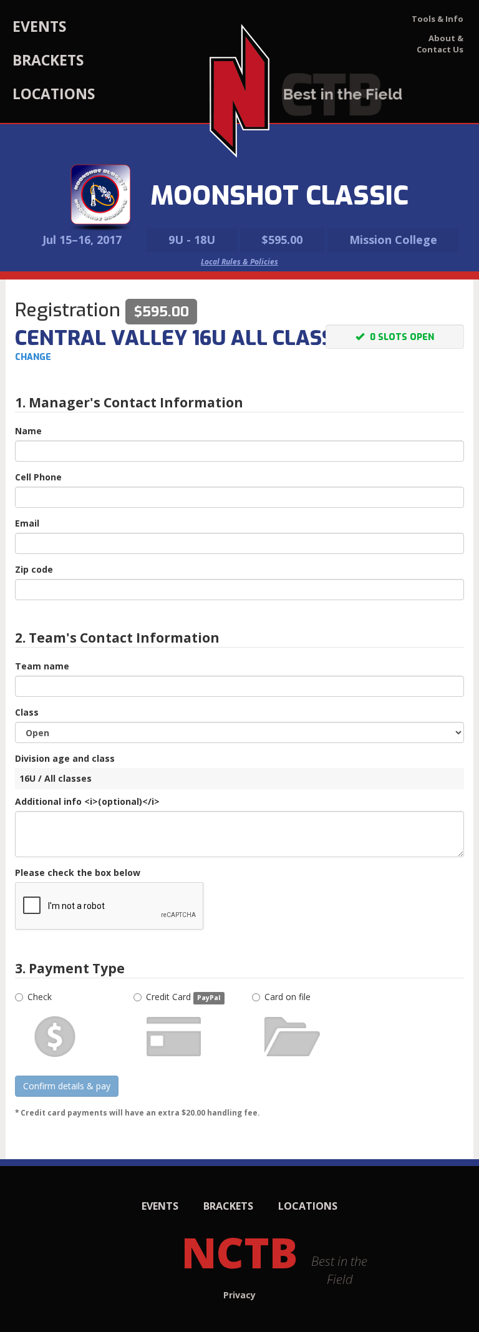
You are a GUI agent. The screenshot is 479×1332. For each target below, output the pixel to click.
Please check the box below (77, 872)
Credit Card (183, 997)
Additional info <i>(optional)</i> (87, 801)
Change (33, 357)
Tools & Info (437, 18)
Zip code (34, 569)
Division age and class (65, 758)
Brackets (48, 60)
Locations (53, 94)
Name (28, 431)
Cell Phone (38, 477)
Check (39, 997)
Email (27, 523)
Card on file (287, 997)
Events (39, 26)
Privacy (239, 1295)
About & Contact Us (440, 44)
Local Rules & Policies (239, 261)
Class (27, 712)
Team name (42, 666)
